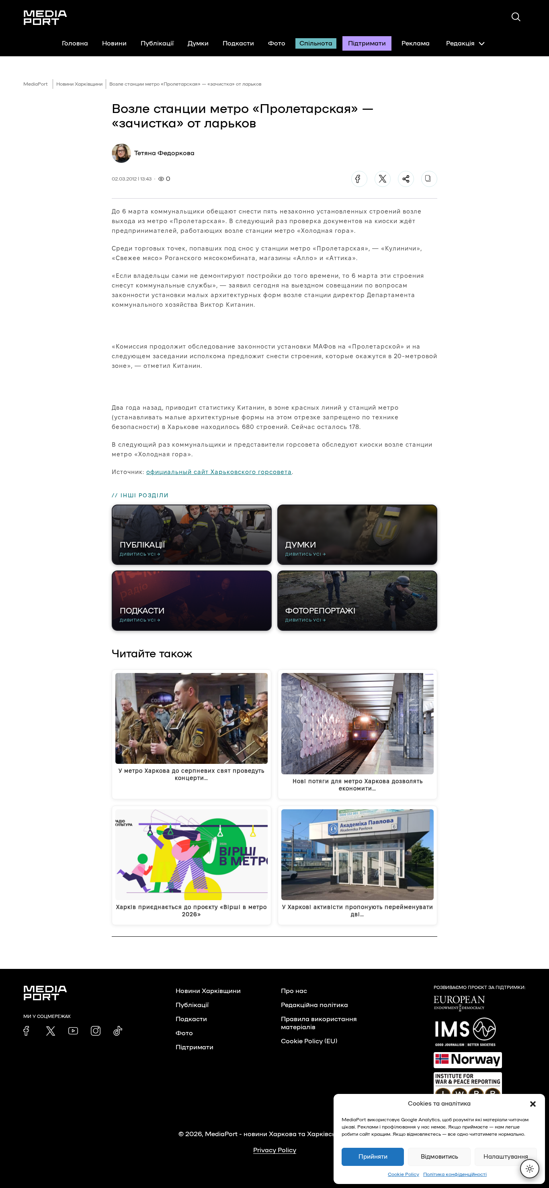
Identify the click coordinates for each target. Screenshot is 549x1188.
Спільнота (315, 43)
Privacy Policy (274, 1150)
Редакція (460, 43)
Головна (75, 43)
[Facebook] (359, 179)
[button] (533, 1104)
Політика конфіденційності (455, 1174)
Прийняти (372, 1157)
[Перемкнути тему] (529, 1168)
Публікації (157, 43)
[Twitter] (383, 179)
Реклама (416, 43)
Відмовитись (439, 1157)
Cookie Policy (403, 1174)
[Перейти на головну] (45, 18)
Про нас (294, 991)
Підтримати (367, 43)
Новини (114, 43)
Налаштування (505, 1157)
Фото (276, 43)
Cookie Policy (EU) (309, 1041)
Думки (198, 43)
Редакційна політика (314, 1005)
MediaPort (35, 84)
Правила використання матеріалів (319, 1023)
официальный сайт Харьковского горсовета (219, 471)
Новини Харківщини (79, 84)
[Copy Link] (429, 179)
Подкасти (238, 43)
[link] (28, 1030)
